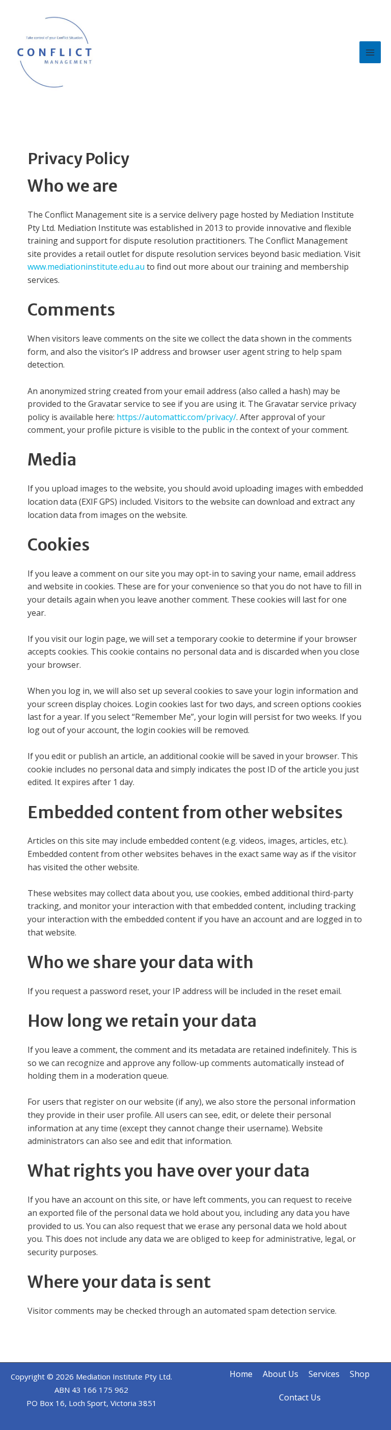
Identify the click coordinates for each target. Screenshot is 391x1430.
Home (241, 1374)
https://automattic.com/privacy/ (176, 417)
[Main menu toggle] (370, 52)
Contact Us (300, 1397)
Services (324, 1374)
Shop (360, 1374)
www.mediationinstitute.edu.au (86, 266)
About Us (280, 1374)
